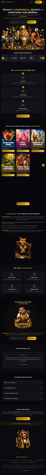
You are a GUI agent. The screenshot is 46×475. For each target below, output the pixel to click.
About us (3, 460)
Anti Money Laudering (14, 462)
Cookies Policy (23, 460)
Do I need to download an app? (11, 393)
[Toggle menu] (44, 2)
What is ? (10, 382)
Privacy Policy (16, 460)
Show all (23, 203)
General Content (33, 462)
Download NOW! (23, 418)
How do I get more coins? (9, 387)
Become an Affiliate (23, 462)
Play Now (8, 150)
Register (38, 2)
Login (31, 2)
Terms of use (9, 460)
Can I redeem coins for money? (11, 398)
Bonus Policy (31, 460)
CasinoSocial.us (20, 9)
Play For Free (31, 22)
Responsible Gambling (39, 460)
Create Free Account (23, 116)
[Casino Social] (8, 2)
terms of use (11, 466)
